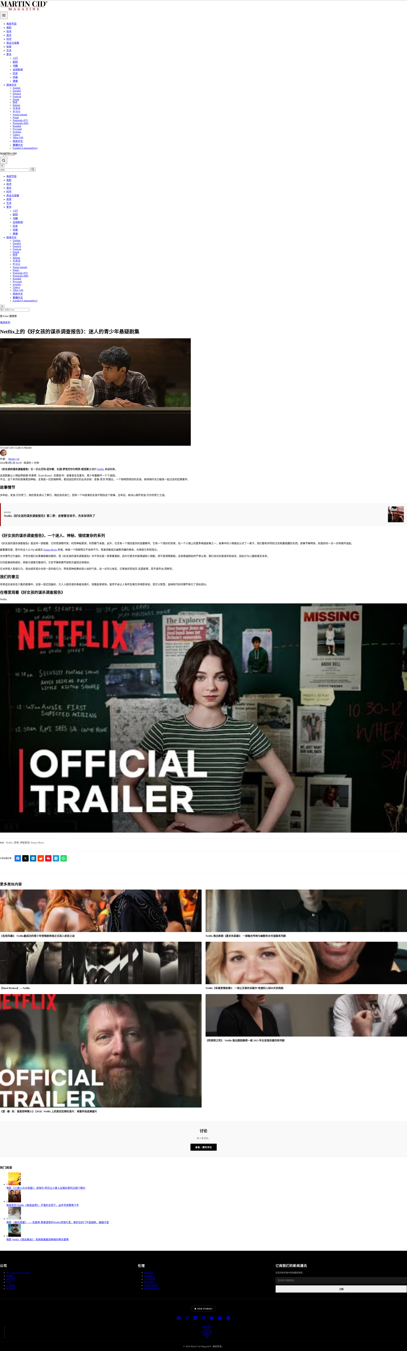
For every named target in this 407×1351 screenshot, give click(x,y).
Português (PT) (20, 120)
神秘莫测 (25, 842)
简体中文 (11, 85)
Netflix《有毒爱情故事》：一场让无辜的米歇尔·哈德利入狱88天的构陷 (244, 988)
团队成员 (10, 1279)
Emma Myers (50, 549)
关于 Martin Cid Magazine (18, 1273)
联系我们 (10, 1289)
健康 (15, 81)
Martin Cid (13, 459)
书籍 (15, 65)
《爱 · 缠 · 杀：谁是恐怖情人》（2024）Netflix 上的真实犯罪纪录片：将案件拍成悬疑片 (48, 1111)
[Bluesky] (212, 1318)
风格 (15, 77)
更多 (8, 54)
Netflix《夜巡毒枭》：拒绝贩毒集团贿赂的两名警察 (40, 1239)
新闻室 (9, 1276)
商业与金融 (12, 43)
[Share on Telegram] (56, 858)
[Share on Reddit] (41, 858)
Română (17, 126)
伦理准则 (148, 1276)
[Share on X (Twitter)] (25, 858)
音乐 (8, 35)
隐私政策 (206, 1334)
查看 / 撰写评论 (203, 1147)
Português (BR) (20, 123)
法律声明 (206, 1329)
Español (17, 90)
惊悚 (16, 842)
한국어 (16, 111)
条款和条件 (206, 1327)
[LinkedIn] (195, 1318)
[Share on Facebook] (18, 858)
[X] (187, 1318)
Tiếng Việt (18, 137)
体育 (8, 46)
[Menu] (4, 15)
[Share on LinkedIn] (33, 858)
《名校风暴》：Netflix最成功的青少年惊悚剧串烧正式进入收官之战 (37, 936)
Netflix (100, 469)
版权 (207, 1337)
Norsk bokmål (20, 114)
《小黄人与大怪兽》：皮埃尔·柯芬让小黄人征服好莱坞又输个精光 (48, 1188)
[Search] (3, 160)
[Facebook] (179, 1318)
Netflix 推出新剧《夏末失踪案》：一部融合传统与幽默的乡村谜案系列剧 (246, 936)
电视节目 (11, 23)
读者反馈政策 (151, 1285)
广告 (8, 1282)
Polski (16, 117)
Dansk (16, 99)
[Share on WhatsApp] (63, 858)
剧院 (15, 62)
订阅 (341, 1289)
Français (17, 96)
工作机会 (10, 1285)
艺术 (8, 50)
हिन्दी (15, 102)
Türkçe (16, 134)
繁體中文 (18, 145)
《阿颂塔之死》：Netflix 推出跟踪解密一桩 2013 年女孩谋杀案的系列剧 (245, 1040)
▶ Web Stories (203, 1309)
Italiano (16, 105)
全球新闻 (18, 69)
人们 (15, 58)
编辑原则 (148, 1273)
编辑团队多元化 (152, 1289)
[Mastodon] (220, 1318)
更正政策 (148, 1282)
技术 (8, 31)
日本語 (16, 108)
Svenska (17, 131)
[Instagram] (203, 1318)
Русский (17, 129)
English (16, 88)
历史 (15, 73)
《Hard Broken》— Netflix (15, 988)
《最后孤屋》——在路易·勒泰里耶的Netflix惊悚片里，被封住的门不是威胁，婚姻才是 (60, 1222)
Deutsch (17, 93)
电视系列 (5, 322)
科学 (8, 39)
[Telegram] (228, 1318)
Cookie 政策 (206, 1332)
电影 (8, 27)
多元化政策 (149, 1279)
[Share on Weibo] (48, 858)
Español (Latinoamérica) (25, 148)
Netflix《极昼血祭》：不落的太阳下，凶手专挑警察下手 (48, 1205)
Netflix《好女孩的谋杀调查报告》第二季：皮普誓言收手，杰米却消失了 (49, 515)
